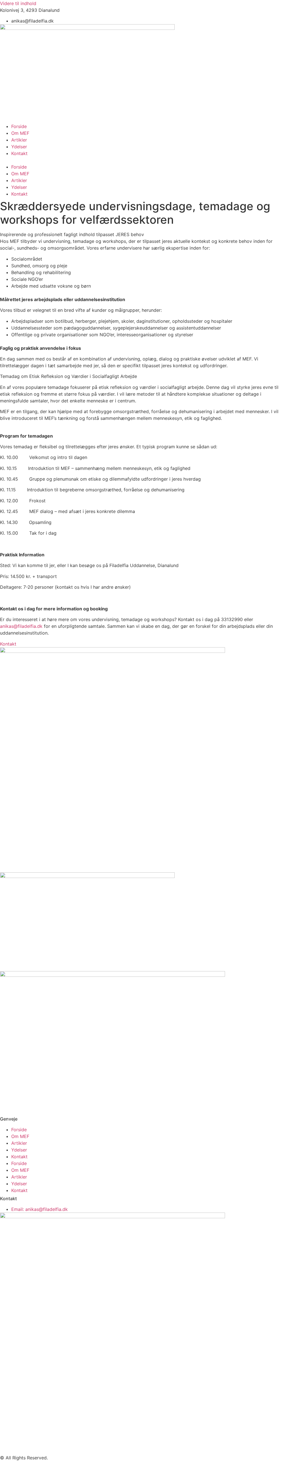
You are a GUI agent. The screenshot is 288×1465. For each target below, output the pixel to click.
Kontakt (19, 153)
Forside (19, 126)
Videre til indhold (18, 3)
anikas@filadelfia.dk (21, 626)
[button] (144, 160)
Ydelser (19, 146)
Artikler (19, 140)
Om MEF (20, 133)
